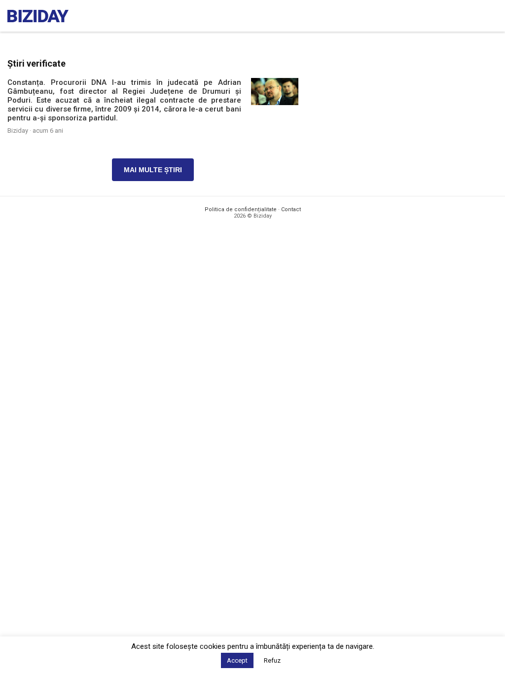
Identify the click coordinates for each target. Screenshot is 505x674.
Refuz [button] (272, 660)
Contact (291, 209)
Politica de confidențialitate (241, 209)
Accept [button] (237, 660)
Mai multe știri (153, 170)
